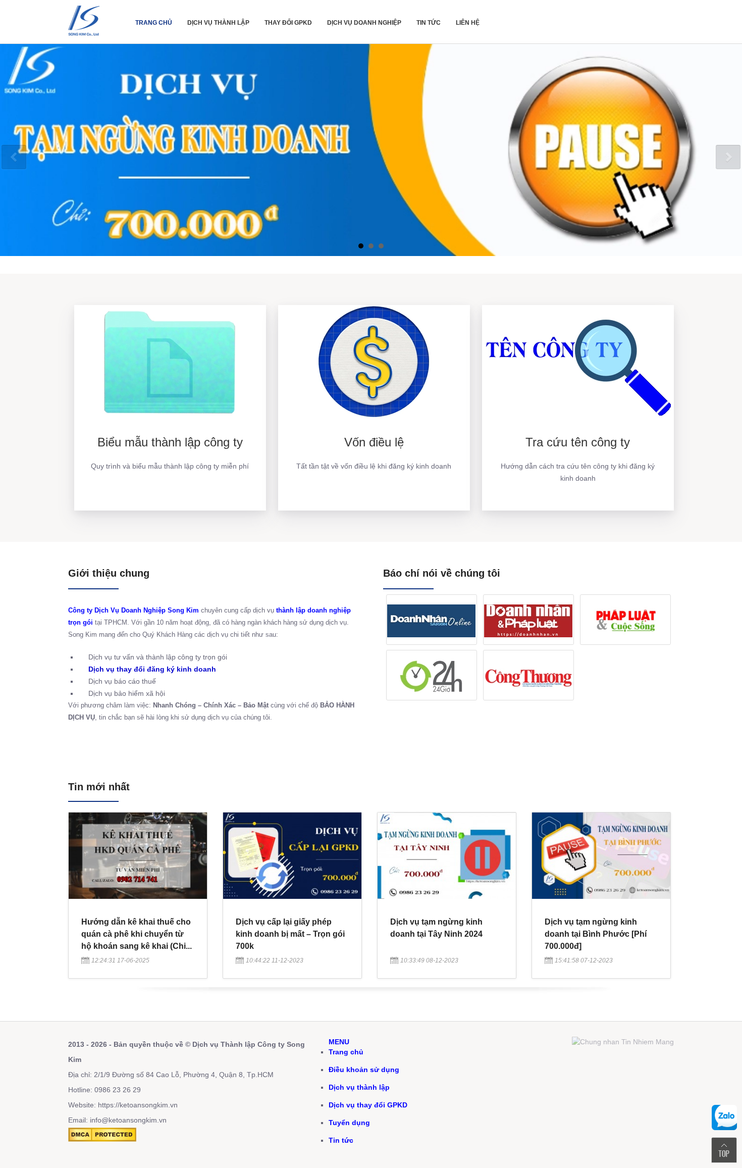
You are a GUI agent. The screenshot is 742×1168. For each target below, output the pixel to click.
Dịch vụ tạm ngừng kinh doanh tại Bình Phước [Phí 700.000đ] (596, 934)
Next (728, 157)
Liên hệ (468, 22)
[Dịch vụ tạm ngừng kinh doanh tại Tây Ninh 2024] (447, 896)
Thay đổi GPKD (288, 22)
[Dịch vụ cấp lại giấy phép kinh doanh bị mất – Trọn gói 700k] (292, 896)
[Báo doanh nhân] (528, 619)
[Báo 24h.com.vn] (431, 675)
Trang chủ (153, 22)
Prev (14, 157)
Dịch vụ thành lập (218, 22)
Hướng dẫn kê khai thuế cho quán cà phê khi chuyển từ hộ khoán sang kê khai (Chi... (136, 934)
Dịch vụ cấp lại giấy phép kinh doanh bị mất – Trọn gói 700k (290, 934)
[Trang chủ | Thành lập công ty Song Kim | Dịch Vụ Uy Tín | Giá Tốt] (85, 38)
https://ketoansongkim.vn (138, 1105)
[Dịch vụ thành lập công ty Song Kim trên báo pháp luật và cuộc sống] (625, 619)
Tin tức (428, 22)
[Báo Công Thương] (528, 675)
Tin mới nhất (99, 786)
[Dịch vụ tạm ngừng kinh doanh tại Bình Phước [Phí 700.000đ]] (601, 896)
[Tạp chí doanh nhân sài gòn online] (431, 619)
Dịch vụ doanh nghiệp (364, 22)
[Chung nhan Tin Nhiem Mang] (623, 1042)
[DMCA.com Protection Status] (102, 1139)
